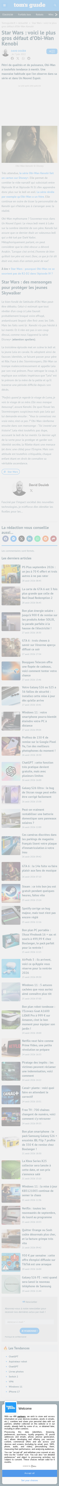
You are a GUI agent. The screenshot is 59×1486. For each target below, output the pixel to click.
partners (21, 1416)
